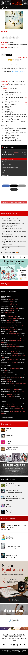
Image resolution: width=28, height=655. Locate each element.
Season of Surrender (11, 449)
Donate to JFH (12, 638)
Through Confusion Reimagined (14, 492)
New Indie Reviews (8, 479)
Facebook (6, 185)
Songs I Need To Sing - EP (13, 485)
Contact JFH (12, 635)
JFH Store (4, 638)
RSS (19, 252)
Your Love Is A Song (6, 164)
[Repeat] (22, 152)
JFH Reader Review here (18, 71)
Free (3, 172)
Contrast (8, 506)
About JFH (5, 635)
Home (14, 640)
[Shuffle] (25, 152)
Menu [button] (7, 7)
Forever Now (9, 437)
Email (22, 185)
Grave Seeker (10, 512)
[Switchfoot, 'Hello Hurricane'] (14, 19)
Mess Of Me (4, 161)
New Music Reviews (8, 424)
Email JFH (19, 635)
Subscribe (23, 638)
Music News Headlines (9, 214)
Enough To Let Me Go (7, 170)
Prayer (18, 638)
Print (14, 189)
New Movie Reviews (8, 519)
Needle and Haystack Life (7, 159)
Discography (10, 42)
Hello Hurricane (5, 175)
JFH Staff (10, 636)
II (6, 430)
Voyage (8, 443)
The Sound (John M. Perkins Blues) (10, 167)
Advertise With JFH (18, 636)
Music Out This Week (8, 291)
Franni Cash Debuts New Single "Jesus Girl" (12, 228)
